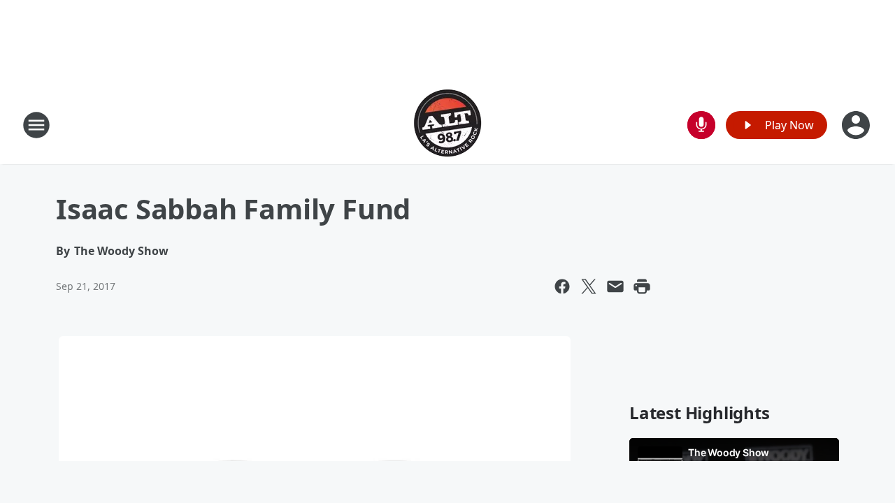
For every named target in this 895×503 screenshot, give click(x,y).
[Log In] (857, 125)
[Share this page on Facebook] (562, 286)
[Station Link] (447, 124)
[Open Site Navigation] (36, 125)
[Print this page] (642, 286)
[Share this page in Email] (615, 286)
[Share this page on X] (589, 286)
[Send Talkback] (701, 125)
